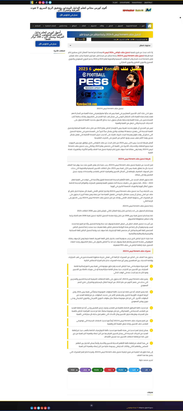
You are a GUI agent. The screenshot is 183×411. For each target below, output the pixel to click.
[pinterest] (35, 408)
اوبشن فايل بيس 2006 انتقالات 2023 (91, 210)
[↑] (91, 405)
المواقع (74, 25)
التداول (111, 25)
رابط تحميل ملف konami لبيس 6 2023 (138, 206)
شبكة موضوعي (132, 408)
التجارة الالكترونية (131, 25)
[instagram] (43, 2)
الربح (143, 25)
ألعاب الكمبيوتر (123, 39)
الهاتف (84, 25)
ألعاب (131, 39)
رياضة (115, 39)
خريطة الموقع (148, 2)
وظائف (102, 25)
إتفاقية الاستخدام (124, 2)
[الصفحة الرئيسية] (149, 26)
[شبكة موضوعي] (137, 10)
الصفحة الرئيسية (141, 39)
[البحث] (31, 2)
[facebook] (46, 2)
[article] (89, 382)
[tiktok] (36, 2)
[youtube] (39, 2)
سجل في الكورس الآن (69, 15)
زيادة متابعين (63, 25)
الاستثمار (37, 25)
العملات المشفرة (50, 25)
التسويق (120, 25)
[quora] (41, 408)
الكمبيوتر (93, 25)
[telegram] (50, 2)
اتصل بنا (115, 2)
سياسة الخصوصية (137, 2)
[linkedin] (31, 408)
